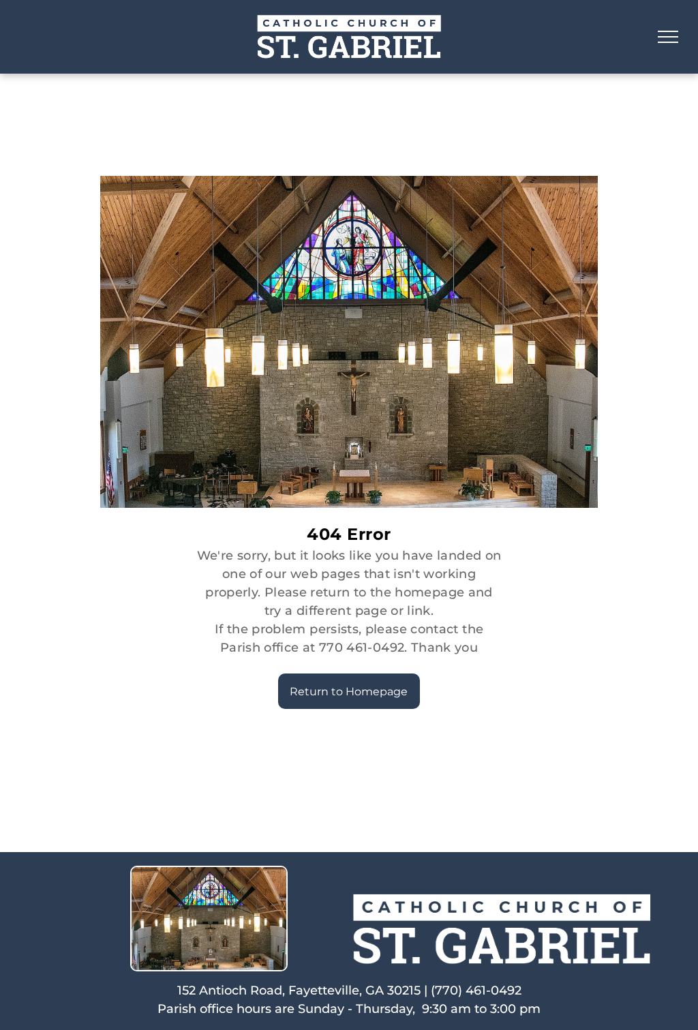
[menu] (668, 37)
